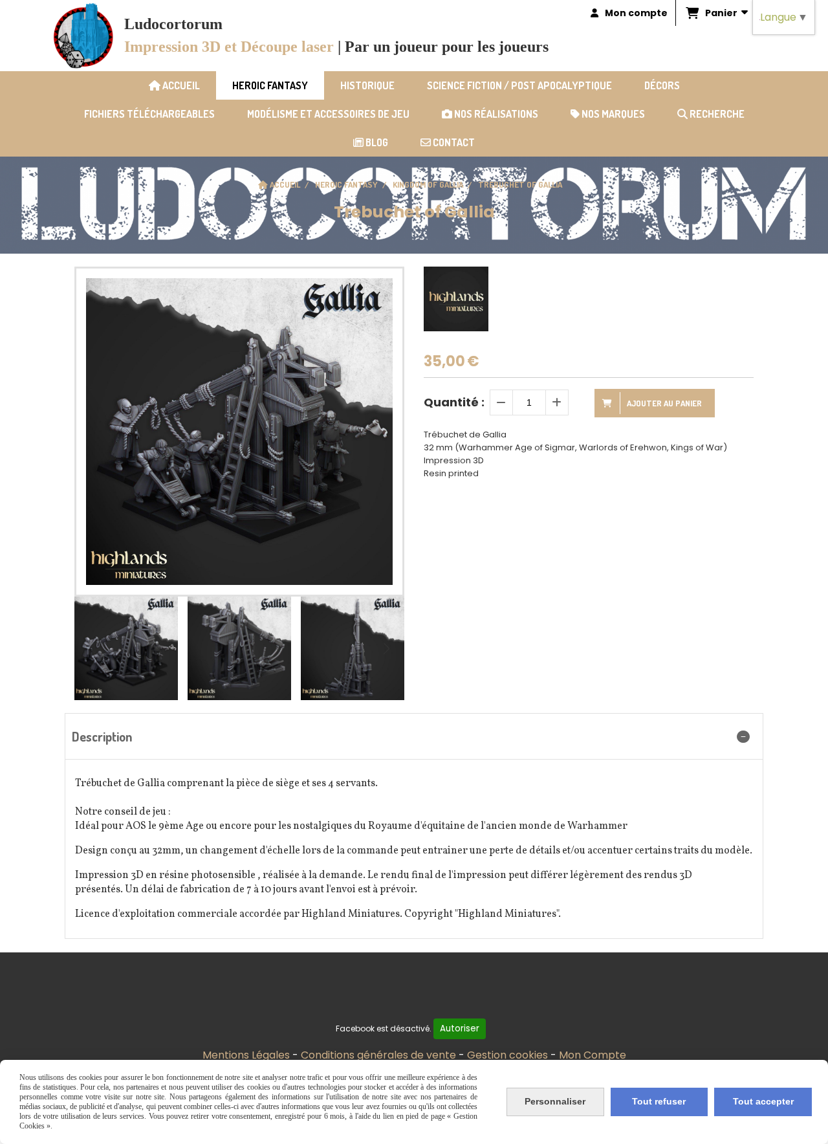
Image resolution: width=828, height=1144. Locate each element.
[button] (386, 648)
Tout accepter (763, 1101)
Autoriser (459, 1028)
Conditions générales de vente (378, 1055)
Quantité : (454, 402)
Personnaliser (555, 1101)
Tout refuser (659, 1101)
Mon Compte (592, 1055)
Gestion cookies (507, 1055)
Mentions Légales (246, 1055)
